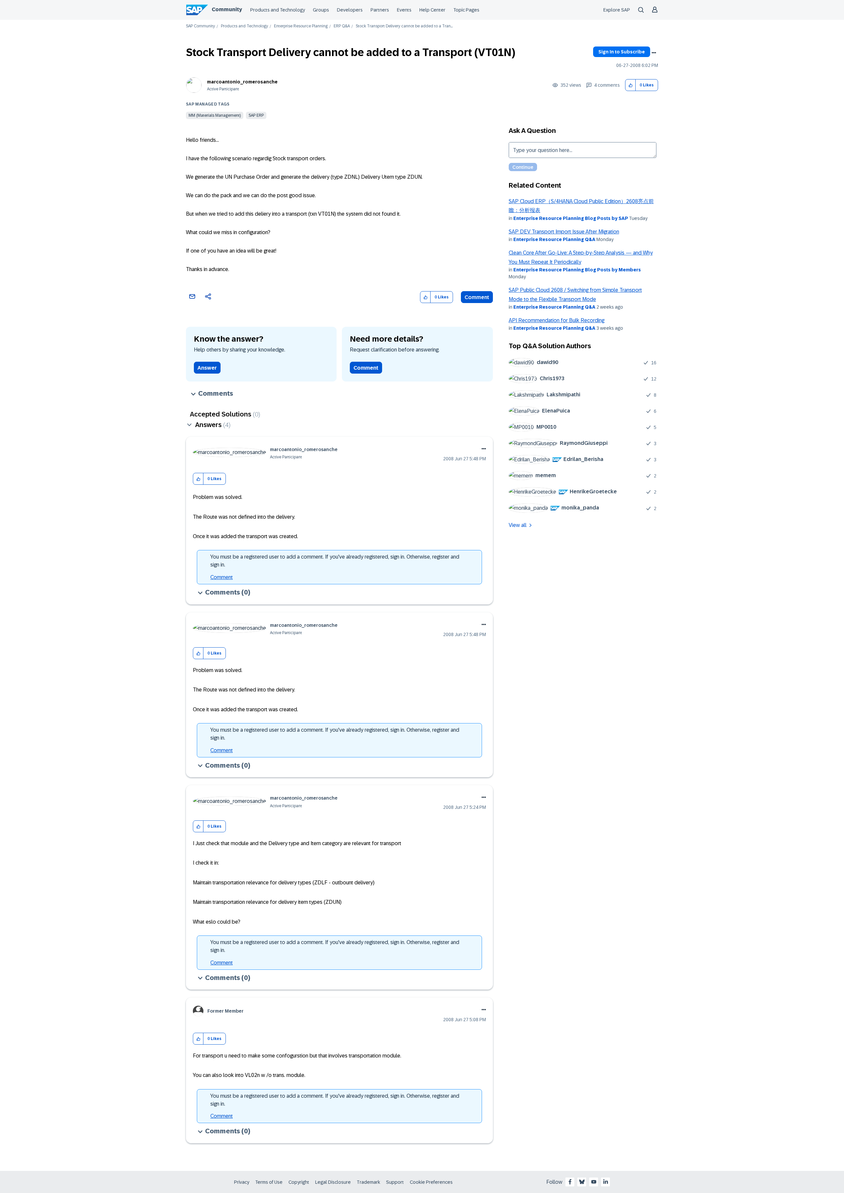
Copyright (298, 1182)
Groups (321, 10)
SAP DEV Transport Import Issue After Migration (564, 231)
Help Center (432, 10)
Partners (380, 10)
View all (518, 525)
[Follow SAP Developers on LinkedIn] (605, 1181)
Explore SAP (616, 10)
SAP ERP (256, 115)
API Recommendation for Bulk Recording (556, 320)
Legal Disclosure (333, 1182)
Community (227, 9)
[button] (630, 85)
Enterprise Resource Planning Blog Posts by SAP (570, 218)
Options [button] (653, 52)
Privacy (241, 1182)
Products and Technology (277, 10)
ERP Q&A (342, 26)
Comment (477, 297)
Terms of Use (269, 1182)
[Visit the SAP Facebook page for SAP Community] (570, 1181)
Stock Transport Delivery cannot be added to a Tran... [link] (404, 26)
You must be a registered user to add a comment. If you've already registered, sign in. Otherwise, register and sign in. (334, 560)
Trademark (368, 1182)
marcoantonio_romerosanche (242, 81)
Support (395, 1182)
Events (404, 10)
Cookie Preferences (431, 1182)
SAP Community (200, 26)
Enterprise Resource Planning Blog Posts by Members (577, 269)
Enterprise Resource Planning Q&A (554, 239)
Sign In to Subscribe (621, 51)
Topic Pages (466, 10)
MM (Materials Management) (215, 115)
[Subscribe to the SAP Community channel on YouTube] (593, 1181)
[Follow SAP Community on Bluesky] (582, 1181)
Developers (350, 10)
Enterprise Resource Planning (301, 26)
